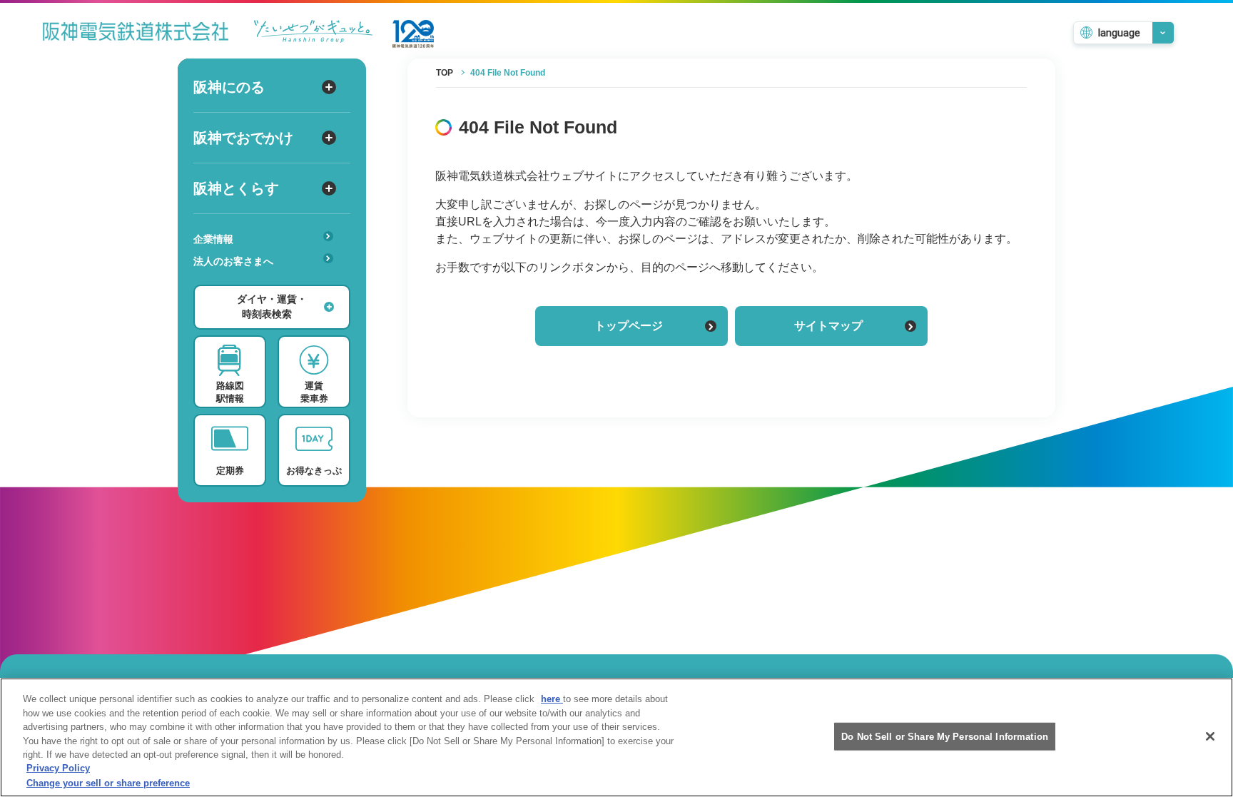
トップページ (628, 326)
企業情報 (213, 239)
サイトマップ (828, 326)
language (1119, 33)
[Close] (1210, 736)
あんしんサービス (240, 281)
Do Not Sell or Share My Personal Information (944, 736)
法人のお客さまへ (233, 261)
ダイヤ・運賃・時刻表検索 (272, 306)
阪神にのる (229, 87)
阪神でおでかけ (243, 138)
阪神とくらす (236, 188)
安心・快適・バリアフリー (260, 283)
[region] (616, 737)
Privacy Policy (58, 768)
